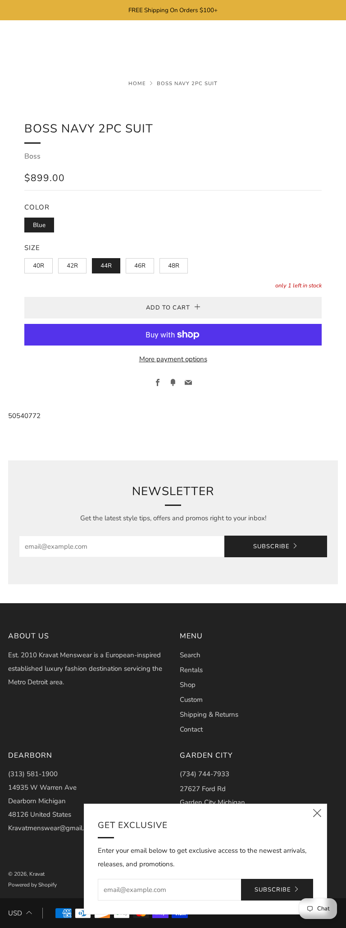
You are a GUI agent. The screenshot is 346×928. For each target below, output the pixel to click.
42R (72, 265)
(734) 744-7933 (204, 773)
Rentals (191, 669)
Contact (191, 729)
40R (38, 265)
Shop (188, 684)
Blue (39, 225)
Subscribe (271, 546)
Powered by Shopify (32, 884)
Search (190, 655)
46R (140, 265)
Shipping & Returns (209, 714)
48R (173, 265)
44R (106, 265)
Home (137, 83)
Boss (32, 156)
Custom (191, 699)
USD (15, 913)
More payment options (173, 359)
